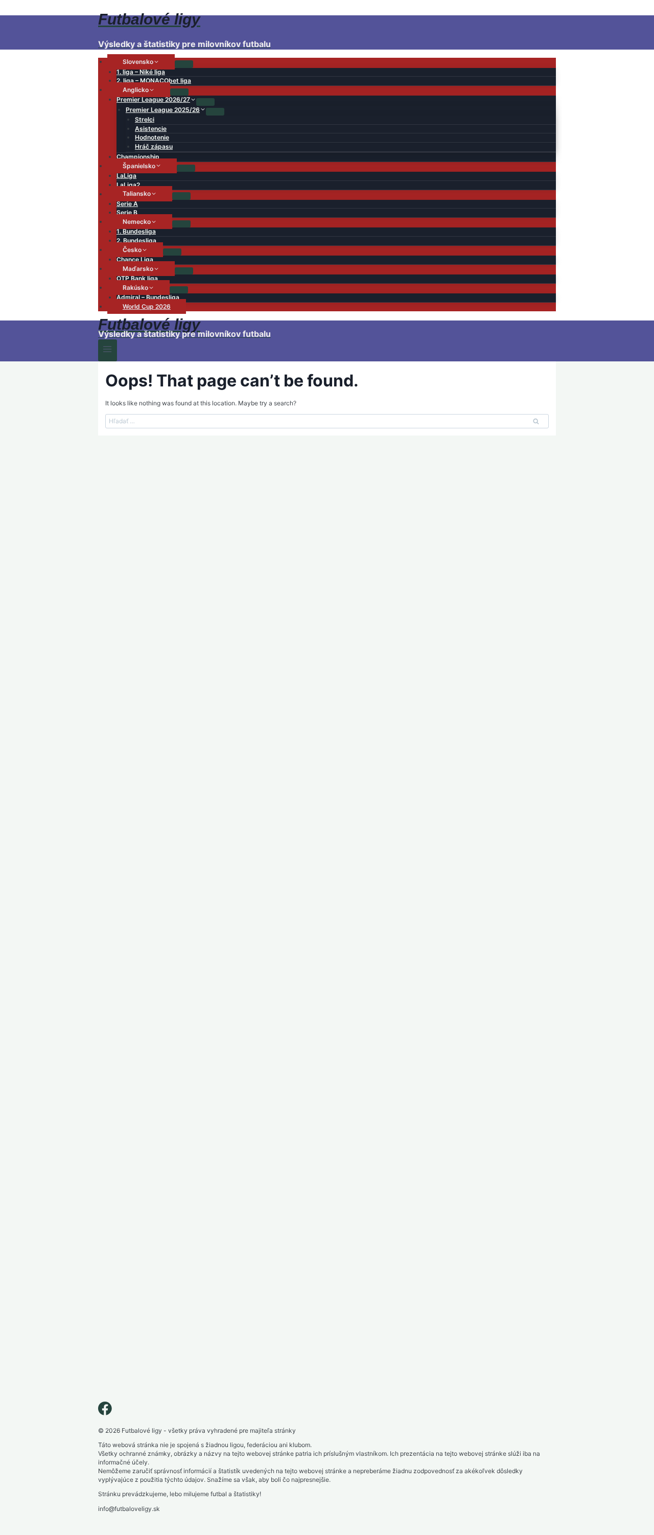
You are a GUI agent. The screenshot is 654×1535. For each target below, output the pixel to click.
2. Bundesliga (136, 240)
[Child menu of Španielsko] (186, 168)
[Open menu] (107, 350)
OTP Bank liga (137, 278)
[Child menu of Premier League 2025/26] (215, 111)
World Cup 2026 (147, 306)
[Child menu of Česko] (172, 252)
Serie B (126, 212)
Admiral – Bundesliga (147, 297)
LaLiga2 (128, 185)
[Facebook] (105, 1410)
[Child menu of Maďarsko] (184, 270)
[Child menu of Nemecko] (181, 223)
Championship (137, 157)
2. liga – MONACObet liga (153, 80)
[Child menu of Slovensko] (184, 63)
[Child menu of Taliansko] (181, 195)
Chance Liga (134, 259)
